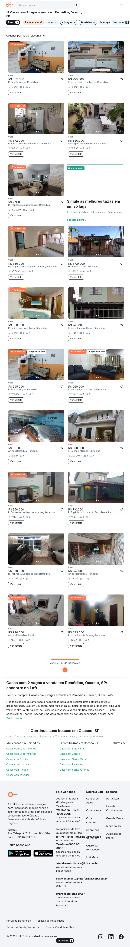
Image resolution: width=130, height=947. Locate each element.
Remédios (45, 736)
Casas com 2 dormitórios (21, 748)
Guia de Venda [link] (115, 818)
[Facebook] (121, 937)
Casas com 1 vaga (17, 769)
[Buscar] (75, 5)
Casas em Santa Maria (73, 759)
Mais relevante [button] (32, 35)
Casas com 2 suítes (17, 764)
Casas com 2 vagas (17, 774)
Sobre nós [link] (92, 830)
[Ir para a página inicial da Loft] (10, 5)
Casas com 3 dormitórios (21, 753)
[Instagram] (100, 937)
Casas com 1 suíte (17, 759)
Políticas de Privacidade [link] (50, 920)
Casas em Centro (70, 753)
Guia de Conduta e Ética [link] (60, 927)
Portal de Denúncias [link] (18, 920)
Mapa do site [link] (114, 826)
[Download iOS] (43, 854)
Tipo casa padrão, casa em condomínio (79, 736)
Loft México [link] (93, 857)
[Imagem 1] (36, 70)
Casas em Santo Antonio (74, 769)
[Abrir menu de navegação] (122, 5)
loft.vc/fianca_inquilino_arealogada (78, 836)
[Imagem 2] (38, 69)
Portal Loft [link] (112, 798)
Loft (8, 736)
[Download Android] (19, 854)
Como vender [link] (94, 810)
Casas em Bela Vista (72, 748)
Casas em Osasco (25, 736)
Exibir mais (12, 718)
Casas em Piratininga (72, 764)
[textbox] (47, 5)
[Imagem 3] (40, 131)
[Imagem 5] (45, 131)
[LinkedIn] (111, 937)
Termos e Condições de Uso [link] (23, 927)
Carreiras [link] (91, 837)
